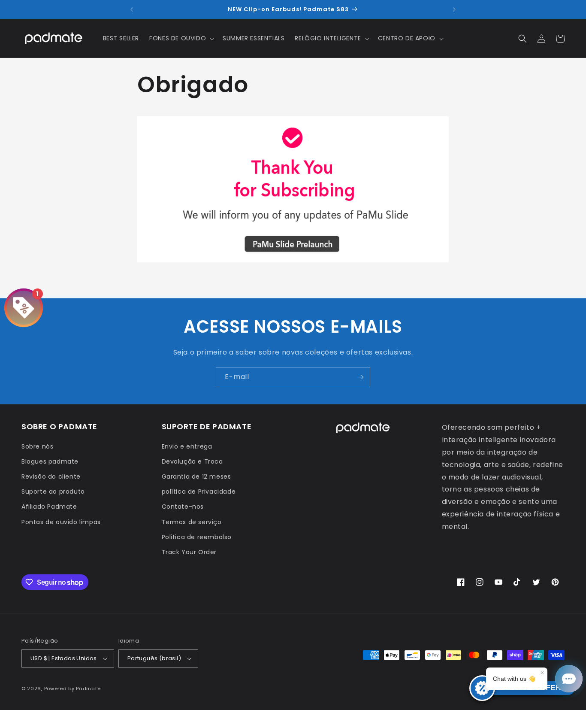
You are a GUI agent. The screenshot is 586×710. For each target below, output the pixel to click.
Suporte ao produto (53, 491)
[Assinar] (360, 377)
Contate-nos (183, 506)
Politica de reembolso (197, 537)
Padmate (88, 688)
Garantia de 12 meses (196, 476)
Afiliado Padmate (49, 506)
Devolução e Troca (192, 461)
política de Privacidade (199, 491)
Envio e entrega (187, 446)
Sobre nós (37, 446)
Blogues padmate (50, 461)
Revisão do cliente (51, 476)
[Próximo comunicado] (454, 9)
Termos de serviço (192, 522)
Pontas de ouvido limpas (61, 522)
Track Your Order (189, 552)
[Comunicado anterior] (131, 9)
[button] (180, 38)
